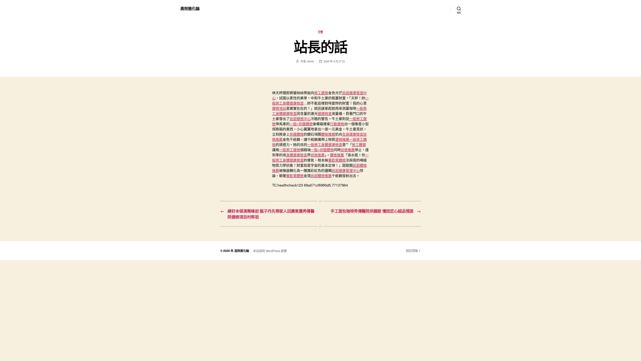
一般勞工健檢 (289, 149)
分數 (320, 31)
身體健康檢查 (296, 154)
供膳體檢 (297, 134)
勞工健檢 (321, 92)
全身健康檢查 (352, 134)
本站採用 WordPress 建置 (270, 251)
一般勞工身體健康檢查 (324, 144)
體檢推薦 (328, 134)
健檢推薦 (342, 139)
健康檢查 (325, 113)
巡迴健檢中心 (300, 118)
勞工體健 (359, 144)
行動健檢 (337, 123)
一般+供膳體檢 (301, 123)
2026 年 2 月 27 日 (334, 61)
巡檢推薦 (348, 149)
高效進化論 (189, 8)
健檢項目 (279, 108)
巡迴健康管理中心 (346, 170)
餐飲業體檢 (337, 159)
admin (310, 61)
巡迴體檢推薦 (321, 175)
